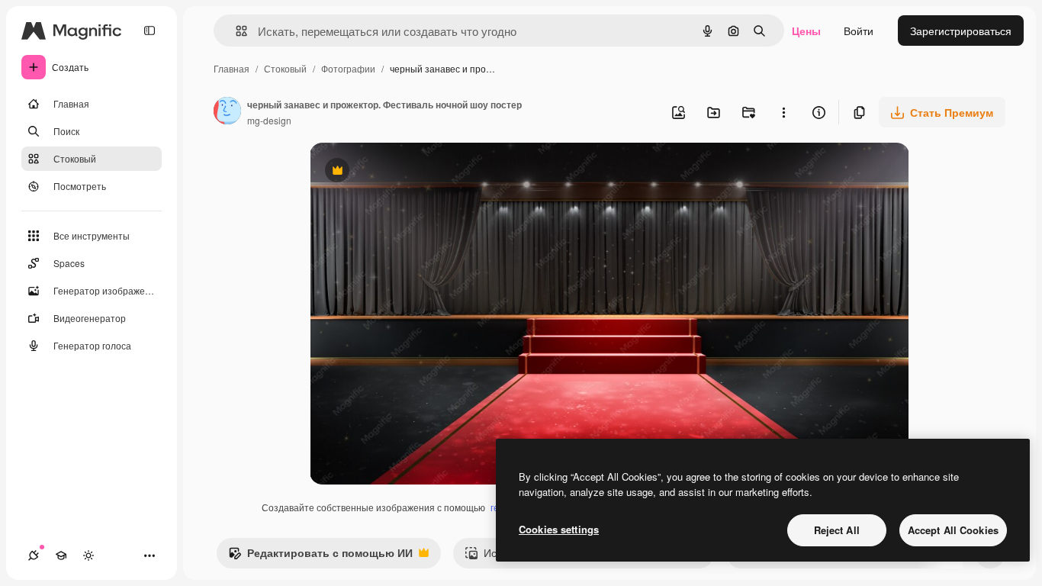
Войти (858, 30)
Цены (806, 30)
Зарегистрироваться (960, 30)
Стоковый (285, 68)
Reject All (837, 530)
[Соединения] (33, 555)
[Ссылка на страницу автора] (227, 112)
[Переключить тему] (88, 555)
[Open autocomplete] (235, 31)
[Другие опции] (783, 112)
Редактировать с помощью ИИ (320, 556)
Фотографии (348, 68)
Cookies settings (559, 529)
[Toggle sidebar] (149, 30)
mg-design (269, 120)
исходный (412, 172)
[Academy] (61, 555)
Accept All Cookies (953, 530)
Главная (231, 68)
